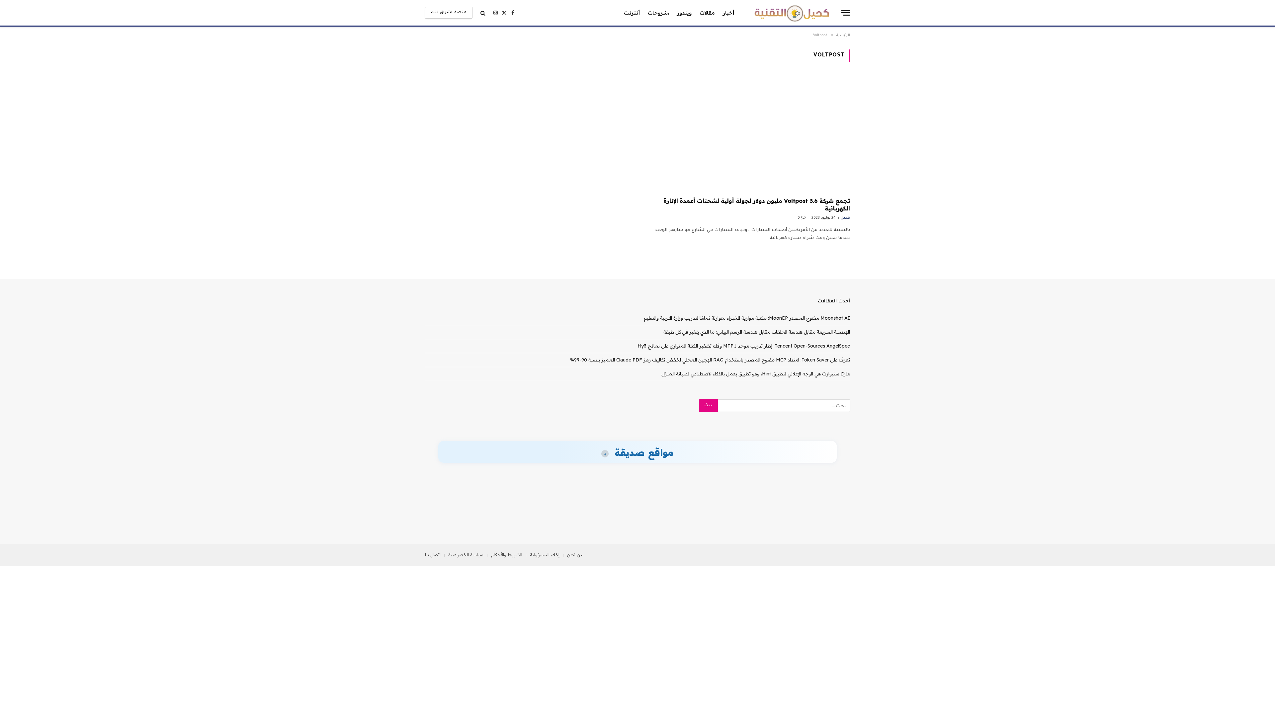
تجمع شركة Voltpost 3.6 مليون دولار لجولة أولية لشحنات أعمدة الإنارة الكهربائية (756, 204)
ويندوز (684, 13)
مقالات (707, 13)
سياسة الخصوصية (465, 554)
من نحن (575, 554)
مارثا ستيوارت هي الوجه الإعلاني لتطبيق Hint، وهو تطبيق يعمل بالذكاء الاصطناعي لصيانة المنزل (755, 374)
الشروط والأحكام (506, 554)
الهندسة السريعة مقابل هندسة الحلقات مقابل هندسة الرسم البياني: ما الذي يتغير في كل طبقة (756, 332)
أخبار (728, 13)
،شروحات (658, 13)
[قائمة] (845, 12)
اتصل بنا (433, 554)
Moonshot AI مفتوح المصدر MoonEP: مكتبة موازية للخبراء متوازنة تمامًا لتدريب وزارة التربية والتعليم (747, 318)
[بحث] (483, 12)
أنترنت (632, 13)
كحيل (845, 218)
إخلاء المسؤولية (544, 554)
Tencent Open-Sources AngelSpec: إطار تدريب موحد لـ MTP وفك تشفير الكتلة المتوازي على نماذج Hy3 (744, 346)
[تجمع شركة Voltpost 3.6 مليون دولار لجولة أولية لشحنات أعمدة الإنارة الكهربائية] (746, 133)
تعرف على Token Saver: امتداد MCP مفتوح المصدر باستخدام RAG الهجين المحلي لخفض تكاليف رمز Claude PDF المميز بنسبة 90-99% (710, 360)
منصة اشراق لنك (449, 13)
